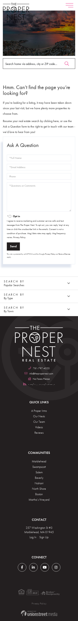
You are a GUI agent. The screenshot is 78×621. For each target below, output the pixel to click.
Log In (33, 537)
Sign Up (43, 537)
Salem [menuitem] (39, 472)
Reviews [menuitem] (39, 433)
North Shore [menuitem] (39, 489)
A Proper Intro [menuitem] (39, 411)
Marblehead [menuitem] (39, 461)
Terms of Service (64, 254)
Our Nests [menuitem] (39, 416)
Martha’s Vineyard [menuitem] (39, 500)
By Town (9, 311)
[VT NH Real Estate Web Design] (39, 613)
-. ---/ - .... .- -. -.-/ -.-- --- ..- (41, 384)
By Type (8, 298)
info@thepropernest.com (41, 373)
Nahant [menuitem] (39, 483)
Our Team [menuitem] (39, 422)
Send (13, 246)
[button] (66, 62)
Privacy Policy (19, 237)
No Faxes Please (41, 378)
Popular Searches (14, 285)
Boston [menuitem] (39, 494)
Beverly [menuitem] (39, 478)
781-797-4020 (41, 368)
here (56, 121)
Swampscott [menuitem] (39, 467)
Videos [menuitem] (39, 427)
